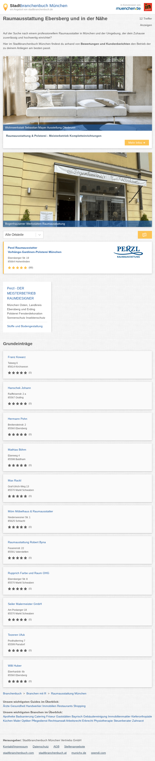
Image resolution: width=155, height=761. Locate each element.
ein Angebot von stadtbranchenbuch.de (31, 9)
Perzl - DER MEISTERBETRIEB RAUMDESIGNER (21, 293)
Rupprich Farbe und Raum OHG (28, 573)
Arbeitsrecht (73, 720)
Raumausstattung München (68, 693)
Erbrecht (87, 720)
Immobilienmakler (119, 716)
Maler (17, 720)
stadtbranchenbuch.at (53, 752)
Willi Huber (15, 665)
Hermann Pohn (17, 418)
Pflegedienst (39, 720)
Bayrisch (77, 716)
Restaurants (65, 706)
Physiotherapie (103, 720)
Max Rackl (14, 480)
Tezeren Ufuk (16, 634)
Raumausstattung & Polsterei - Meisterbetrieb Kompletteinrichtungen (54, 135)
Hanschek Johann (19, 387)
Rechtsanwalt (56, 720)
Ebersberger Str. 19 (19, 260)
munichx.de (78, 752)
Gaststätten (63, 716)
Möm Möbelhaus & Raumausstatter (30, 511)
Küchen (8, 720)
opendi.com (98, 752)
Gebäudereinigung (95, 716)
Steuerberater (122, 720)
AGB (56, 746)
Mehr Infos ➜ (136, 142)
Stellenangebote (74, 746)
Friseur (50, 716)
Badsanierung (25, 716)
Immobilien (49, 706)
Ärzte (6, 706)
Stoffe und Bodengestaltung (25, 326)
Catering (40, 716)
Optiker (26, 720)
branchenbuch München (38, 5)
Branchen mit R (36, 693)
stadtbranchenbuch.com (18, 752)
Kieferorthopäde (141, 716)
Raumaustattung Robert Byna (27, 542)
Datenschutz (41, 746)
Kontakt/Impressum (15, 746)
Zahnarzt (138, 720)
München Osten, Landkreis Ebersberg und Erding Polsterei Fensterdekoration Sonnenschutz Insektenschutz (26, 311)
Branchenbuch (12, 693)
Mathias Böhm (17, 449)
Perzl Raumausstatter (35, 250)
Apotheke (9, 716)
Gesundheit (17, 706)
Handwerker (34, 706)
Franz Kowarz (17, 357)
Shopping (79, 706)
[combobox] (5, 234)
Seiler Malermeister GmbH (25, 603)
